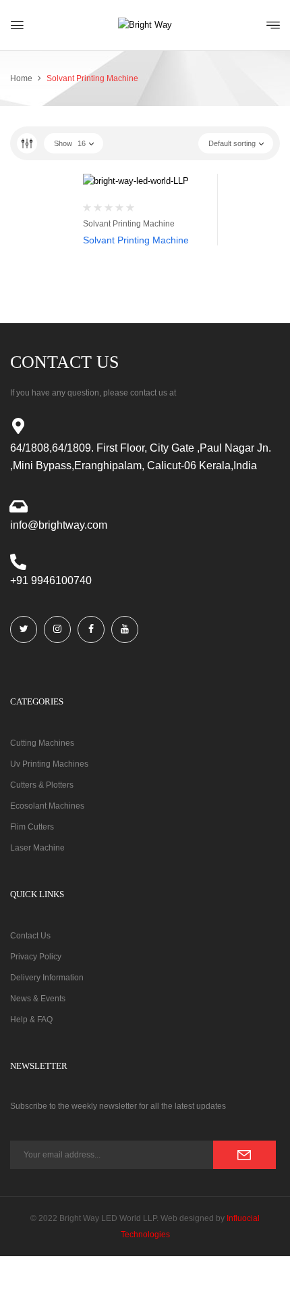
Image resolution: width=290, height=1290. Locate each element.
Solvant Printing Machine (129, 224)
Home (21, 78)
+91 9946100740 (51, 580)
